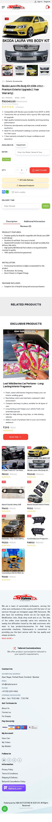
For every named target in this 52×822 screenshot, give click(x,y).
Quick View (14, 437)
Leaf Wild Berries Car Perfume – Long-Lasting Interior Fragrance (23, 385)
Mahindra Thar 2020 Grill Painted (13, 539)
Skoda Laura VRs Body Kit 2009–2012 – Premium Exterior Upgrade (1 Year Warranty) (38, 470)
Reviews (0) (25, 226)
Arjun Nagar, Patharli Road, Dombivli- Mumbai (20, 677)
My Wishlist (6, 746)
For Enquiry (6, 716)
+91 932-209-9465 (10, 691)
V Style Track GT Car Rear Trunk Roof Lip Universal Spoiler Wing (13, 470)
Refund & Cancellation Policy (13, 781)
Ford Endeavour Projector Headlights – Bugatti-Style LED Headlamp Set (38, 539)
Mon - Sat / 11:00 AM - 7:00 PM (15, 698)
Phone (5, 688)
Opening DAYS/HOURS (11, 695)
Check (46, 206)
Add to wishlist (20, 192)
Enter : (5, 152)
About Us (5, 708)
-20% (3, 447)
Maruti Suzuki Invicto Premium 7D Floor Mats (38, 504)
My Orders (6, 742)
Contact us (6, 712)
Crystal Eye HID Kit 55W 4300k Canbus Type (13, 573)
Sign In (39, 2)
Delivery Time (8, 200)
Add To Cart (41, 170)
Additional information (34, 221)
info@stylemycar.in (9, 684)
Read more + (7, 638)
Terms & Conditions (10, 773)
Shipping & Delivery (10, 777)
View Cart (6, 738)
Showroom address (11, 674)
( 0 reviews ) (19, 107)
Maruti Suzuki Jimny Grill (11, 504)
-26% (29, 516)
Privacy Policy (7, 769)
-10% (29, 447)
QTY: (4, 170)
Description (11, 221)
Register (47, 2)
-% (6, 18)
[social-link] (4, 760)
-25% (29, 482)
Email (4, 681)
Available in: (8, 145)
